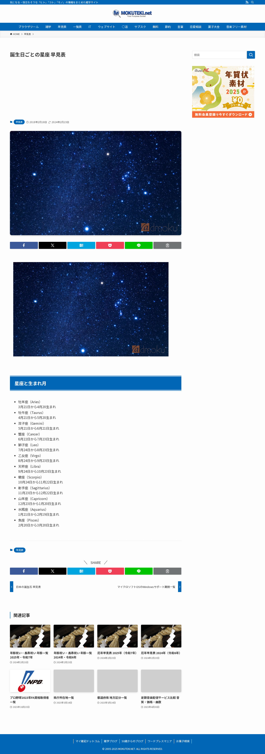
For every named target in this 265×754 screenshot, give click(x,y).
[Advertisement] (95, 88)
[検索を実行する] (251, 55)
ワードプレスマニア (160, 741)
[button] (24, 245)
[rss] (247, 2)
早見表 (19, 121)
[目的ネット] (132, 14)
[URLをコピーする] (167, 245)
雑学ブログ (110, 741)
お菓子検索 (183, 741)
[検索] (252, 2)
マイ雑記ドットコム (88, 741)
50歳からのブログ (132, 741)
